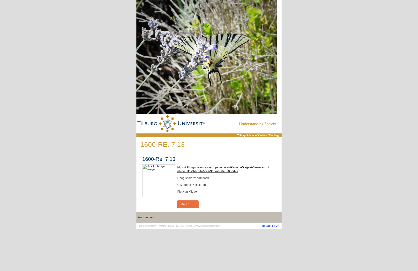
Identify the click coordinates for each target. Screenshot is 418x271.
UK (277, 225)
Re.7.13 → (188, 204)
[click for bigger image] (206, 57)
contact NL (267, 225)
